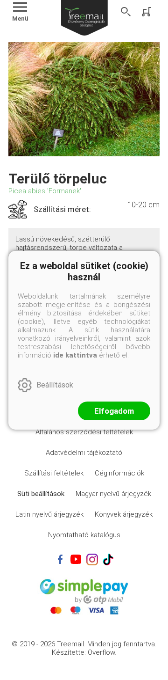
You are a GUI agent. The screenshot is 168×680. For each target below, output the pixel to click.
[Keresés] (126, 12)
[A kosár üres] (147, 11)
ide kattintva (75, 355)
